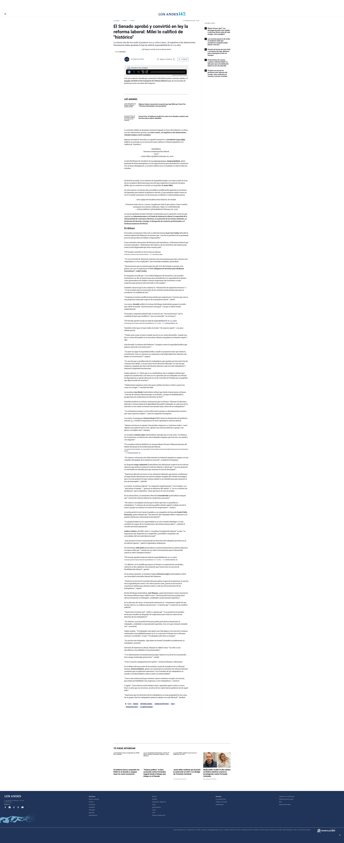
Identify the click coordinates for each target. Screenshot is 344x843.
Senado (127, 81)
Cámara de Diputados (162, 704)
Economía (92, 804)
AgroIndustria (156, 807)
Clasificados (219, 804)
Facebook (5, 807)
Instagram (10, 807)
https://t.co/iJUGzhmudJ (170, 207)
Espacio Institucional (158, 815)
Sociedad (92, 807)
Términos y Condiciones (286, 796)
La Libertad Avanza (158, 161)
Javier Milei (180, 140)
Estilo (154, 804)
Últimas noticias (94, 799)
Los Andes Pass (221, 799)
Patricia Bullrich (173, 161)
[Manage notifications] (339, 835)
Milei (172, 704)
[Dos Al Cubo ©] (326, 832)
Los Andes (116, 20)
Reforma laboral (146, 704)
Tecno (154, 810)
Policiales (92, 810)
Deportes (91, 812)
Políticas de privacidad (286, 799)
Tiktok (14, 807)
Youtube (22, 807)
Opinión (154, 799)
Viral (153, 812)
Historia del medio (285, 804)
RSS (280, 802)
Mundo (154, 796)
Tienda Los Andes (221, 802)
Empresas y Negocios (159, 802)
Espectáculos (93, 815)
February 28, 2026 (166, 156)
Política (125, 20)
